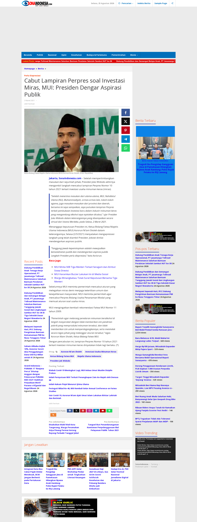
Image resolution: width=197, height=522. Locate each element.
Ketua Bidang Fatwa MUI (62, 356)
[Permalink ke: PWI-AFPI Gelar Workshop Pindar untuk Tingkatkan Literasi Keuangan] (77, 460)
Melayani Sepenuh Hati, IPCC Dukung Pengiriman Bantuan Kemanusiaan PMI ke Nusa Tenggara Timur (35, 332)
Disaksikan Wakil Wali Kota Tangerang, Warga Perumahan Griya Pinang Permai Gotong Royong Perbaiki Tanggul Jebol (64, 427)
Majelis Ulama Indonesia (89, 356)
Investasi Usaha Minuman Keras (100, 351)
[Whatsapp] (125, 148)
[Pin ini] (125, 130)
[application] (155, 449)
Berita (143, 161)
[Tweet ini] (125, 121)
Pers (167, 161)
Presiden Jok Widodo (60, 360)
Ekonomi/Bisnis (152, 161)
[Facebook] (70, 410)
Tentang (154, 464)
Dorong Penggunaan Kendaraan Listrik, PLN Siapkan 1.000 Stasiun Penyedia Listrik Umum (154, 369)
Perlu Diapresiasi (32, 75)
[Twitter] (76, 410)
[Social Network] (172, 3)
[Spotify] (109, 410)
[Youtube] (103, 410)
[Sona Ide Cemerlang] (36, 3)
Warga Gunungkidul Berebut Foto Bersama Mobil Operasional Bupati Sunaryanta (152, 357)
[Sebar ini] (125, 112)
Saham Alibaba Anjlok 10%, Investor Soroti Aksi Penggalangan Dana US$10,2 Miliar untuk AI (34, 352)
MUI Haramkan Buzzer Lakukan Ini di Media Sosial (81, 274)
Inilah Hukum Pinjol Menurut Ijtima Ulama (69, 384)
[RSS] (53, 415)
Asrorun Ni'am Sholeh (71, 351)
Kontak (154, 466)
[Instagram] (89, 410)
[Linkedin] (96, 410)
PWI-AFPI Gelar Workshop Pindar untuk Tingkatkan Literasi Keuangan (155, 167)
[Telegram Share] (125, 139)
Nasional (161, 161)
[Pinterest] (83, 410)
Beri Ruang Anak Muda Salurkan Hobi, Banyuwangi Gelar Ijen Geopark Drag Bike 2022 (155, 399)
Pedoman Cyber (141, 466)
